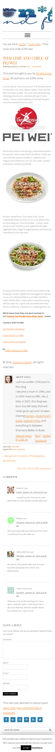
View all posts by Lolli (24, 437)
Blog (38, 436)
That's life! (15, 447)
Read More (37, 747)
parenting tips (31, 420)
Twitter (46, 436)
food (14, 449)
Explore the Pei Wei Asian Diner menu (25, 316)
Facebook (41, 440)
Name (6, 662)
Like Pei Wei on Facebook (14, 329)
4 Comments (36, 67)
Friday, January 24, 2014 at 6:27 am (31, 492)
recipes (29, 416)
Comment (8, 639)
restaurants (21, 449)
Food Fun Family (27, 14)
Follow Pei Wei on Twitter (13, 335)
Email (6, 673)
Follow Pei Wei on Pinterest (14, 341)
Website (6, 683)
